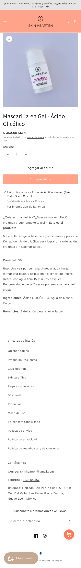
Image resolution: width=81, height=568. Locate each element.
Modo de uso (17, 413)
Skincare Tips (17, 377)
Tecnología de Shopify (52, 561)
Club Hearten (17, 368)
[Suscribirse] (68, 521)
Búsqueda (14, 395)
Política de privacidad (22, 439)
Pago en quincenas (21, 386)
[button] (5, 21)
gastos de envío (35, 137)
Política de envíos (20, 430)
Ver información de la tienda (26, 206)
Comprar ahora (40, 179)
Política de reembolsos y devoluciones (34, 448)
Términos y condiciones (24, 421)
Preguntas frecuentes (22, 359)
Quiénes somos (18, 350)
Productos (14, 404)
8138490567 (31, 479)
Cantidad (8, 146)
